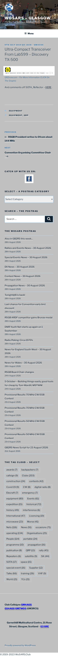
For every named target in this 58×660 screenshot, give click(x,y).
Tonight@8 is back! (15, 295)
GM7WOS (20, 608)
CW (26, 487)
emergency (30, 492)
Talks (11, 573)
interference (31, 510)
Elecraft (12, 492)
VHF (42, 573)
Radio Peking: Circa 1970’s (19, 340)
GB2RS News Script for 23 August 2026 (26, 447)
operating (14, 533)
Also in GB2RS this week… (19, 238)
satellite (31, 556)
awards (11, 469)
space (26, 562)
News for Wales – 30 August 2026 (23, 362)
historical (33, 504)
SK (45, 556)
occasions (43, 527)
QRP (26, 115)
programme (15, 544)
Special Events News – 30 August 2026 (26, 257)
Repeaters (13, 556)
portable (30, 538)
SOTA (11, 562)
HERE (48, 87)
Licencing (36, 515)
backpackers (29, 469)
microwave (14, 521)
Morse (33, 521)
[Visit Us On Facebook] (29, 181)
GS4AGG (10, 608)
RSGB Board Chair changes (19, 372)
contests (36, 481)
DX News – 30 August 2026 (19, 266)
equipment (15, 115)
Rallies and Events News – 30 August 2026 (28, 248)
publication (14, 550)
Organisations (37, 533)
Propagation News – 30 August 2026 (25, 285)
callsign (12, 475)
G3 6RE (44, 626)
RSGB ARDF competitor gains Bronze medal (28, 317)
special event (15, 567)
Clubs (28, 475)
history (12, 510)
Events (33, 498)
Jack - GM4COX (35, 45)
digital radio (42, 487)
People (12, 538)
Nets (11, 527)
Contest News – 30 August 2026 (22, 276)
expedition (14, 504)
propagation (36, 544)
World (11, 579)
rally (43, 550)
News (26, 527)
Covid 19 (12, 487)
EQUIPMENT (16, 111)
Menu (31, 33)
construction (15, 481)
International (15, 515)
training (27, 573)
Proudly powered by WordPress (20, 645)
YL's (25, 579)
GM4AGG (26, 604)
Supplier (36, 567)
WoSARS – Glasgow (28, 18)
